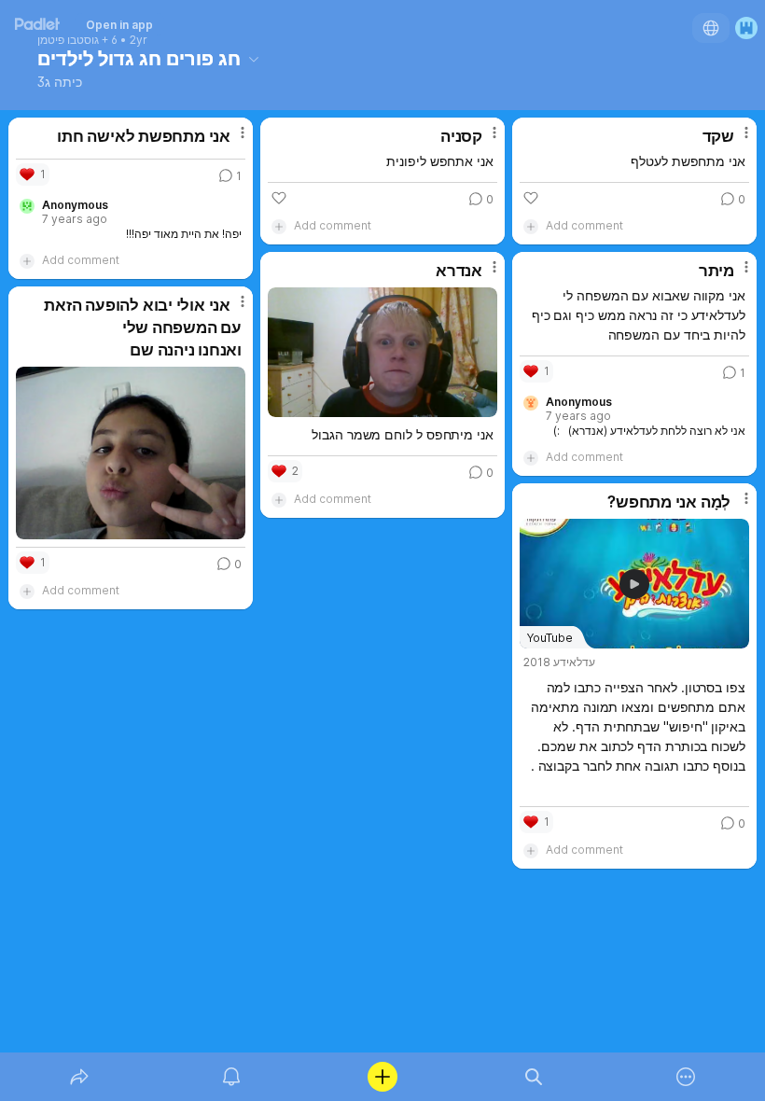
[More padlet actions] (685, 1076)
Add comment (80, 260)
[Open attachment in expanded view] (382, 352)
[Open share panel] (79, 1076)
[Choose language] (711, 28)
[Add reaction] (279, 198)
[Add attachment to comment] (27, 260)
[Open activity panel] (231, 1076)
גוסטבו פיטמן (68, 40)
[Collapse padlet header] (253, 58)
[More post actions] (230, 140)
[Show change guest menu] (746, 28)
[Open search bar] (533, 1076)
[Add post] (382, 1076)
